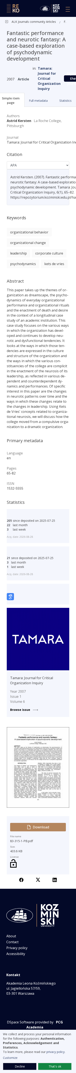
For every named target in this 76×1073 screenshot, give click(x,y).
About (11, 936)
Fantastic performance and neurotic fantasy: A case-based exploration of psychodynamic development (66, 22)
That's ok (55, 1066)
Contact (12, 942)
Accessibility (15, 953)
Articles (50, 22)
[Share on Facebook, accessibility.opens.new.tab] (21, 879)
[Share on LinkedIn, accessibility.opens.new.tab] (55, 879)
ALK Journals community (28, 22)
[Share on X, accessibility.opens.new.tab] (38, 879)
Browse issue (20, 710)
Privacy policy (16, 948)
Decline (20, 1066)
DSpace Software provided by (30, 1022)
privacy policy (55, 1052)
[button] (38, 100)
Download (41, 827)
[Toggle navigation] (68, 9)
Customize (10, 1058)
